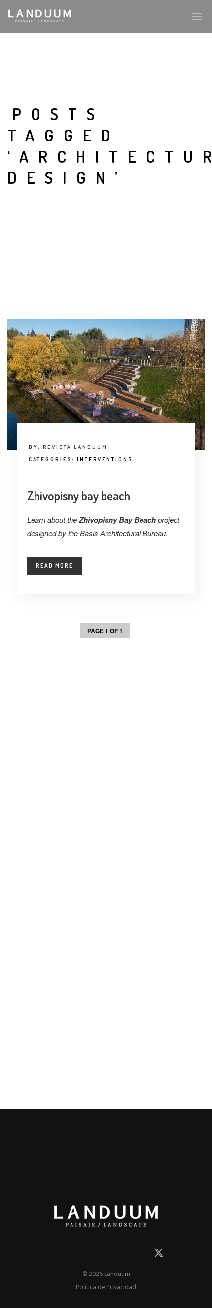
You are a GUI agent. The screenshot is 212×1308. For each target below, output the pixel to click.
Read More (54, 565)
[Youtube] (105, 1255)
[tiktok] (123, 1255)
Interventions (105, 459)
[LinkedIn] (70, 1255)
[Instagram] (87, 1255)
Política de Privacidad (106, 1287)
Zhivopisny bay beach (78, 495)
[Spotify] (140, 1255)
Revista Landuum (75, 447)
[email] (52, 1255)
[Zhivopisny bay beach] (106, 384)
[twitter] (159, 1256)
